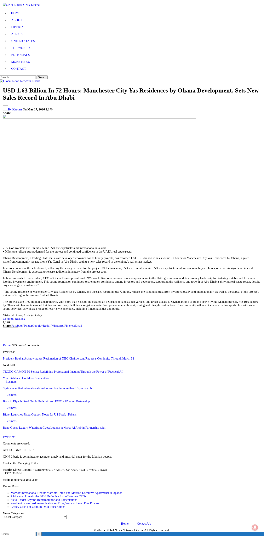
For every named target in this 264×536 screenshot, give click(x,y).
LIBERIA (17, 27)
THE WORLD (20, 47)
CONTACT (18, 68)
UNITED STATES (23, 40)
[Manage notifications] (255, 527)
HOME (15, 13)
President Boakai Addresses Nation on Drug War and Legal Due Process (55, 503)
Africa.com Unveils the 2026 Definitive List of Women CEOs (48, 496)
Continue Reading (14, 318)
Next (12, 436)
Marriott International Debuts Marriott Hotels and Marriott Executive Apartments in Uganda (66, 492)
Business (11, 381)
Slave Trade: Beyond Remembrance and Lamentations (44, 499)
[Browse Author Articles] (10, 341)
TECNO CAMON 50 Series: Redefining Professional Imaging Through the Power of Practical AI (63, 371)
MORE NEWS (20, 61)
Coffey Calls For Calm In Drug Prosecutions (38, 506)
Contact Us (144, 523)
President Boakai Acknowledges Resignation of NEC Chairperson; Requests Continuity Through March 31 (68, 358)
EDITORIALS (20, 54)
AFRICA (17, 34)
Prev (6, 436)
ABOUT (16, 20)
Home (125, 523)
